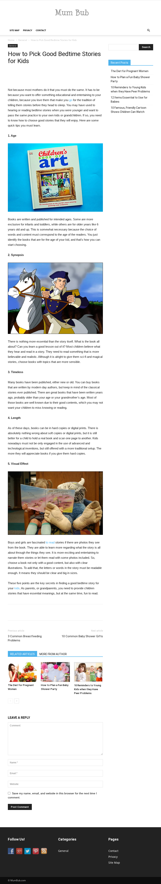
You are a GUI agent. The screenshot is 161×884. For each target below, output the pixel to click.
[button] (148, 30)
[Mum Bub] (80, 13)
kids (17, 588)
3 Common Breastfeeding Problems (25, 638)
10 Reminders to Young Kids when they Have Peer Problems (87, 689)
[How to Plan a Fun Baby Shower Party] (55, 672)
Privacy (27, 30)
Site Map (14, 30)
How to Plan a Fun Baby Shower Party (130, 79)
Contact (41, 30)
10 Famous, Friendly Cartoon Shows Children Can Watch (128, 109)
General (22, 40)
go (70, 100)
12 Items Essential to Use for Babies (129, 99)
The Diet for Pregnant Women (129, 71)
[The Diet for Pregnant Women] (22, 672)
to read (50, 542)
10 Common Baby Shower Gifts (82, 636)
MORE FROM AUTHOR (53, 654)
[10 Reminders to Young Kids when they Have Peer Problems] (88, 672)
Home (11, 40)
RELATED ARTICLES (22, 654)
